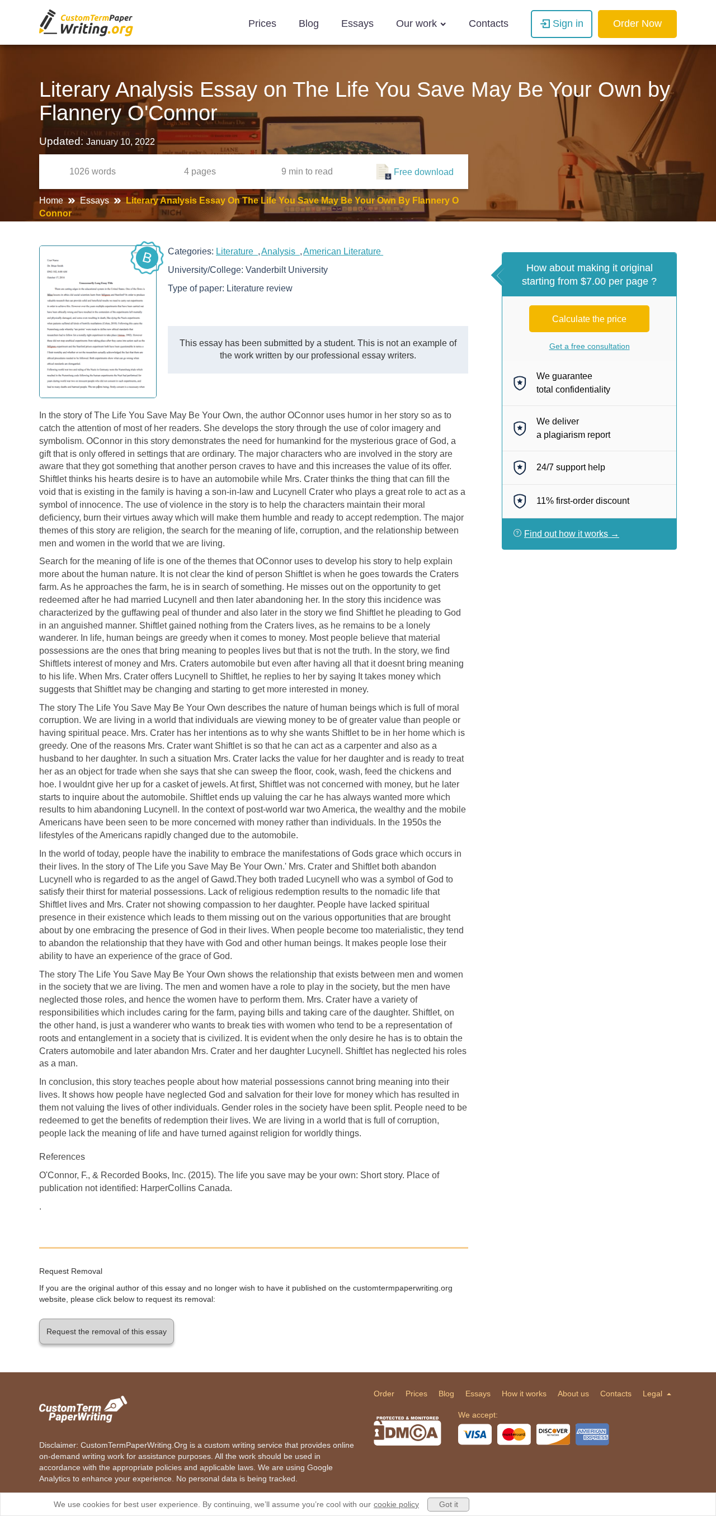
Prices (262, 23)
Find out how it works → (571, 534)
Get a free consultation (589, 346)
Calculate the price (589, 319)
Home (52, 200)
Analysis (280, 251)
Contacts (488, 23)
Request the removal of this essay (106, 1331)
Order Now (637, 23)
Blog (309, 23)
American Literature (343, 251)
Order (384, 1393)
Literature (237, 251)
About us (573, 1393)
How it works (524, 1393)
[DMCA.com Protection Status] (407, 1431)
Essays (357, 23)
